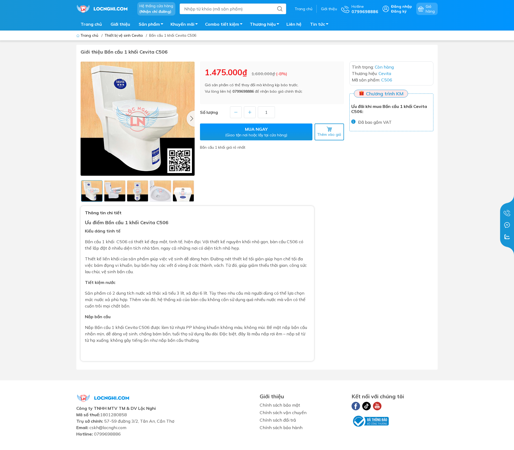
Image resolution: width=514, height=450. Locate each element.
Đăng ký (399, 11)
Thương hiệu (263, 24)
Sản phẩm (149, 24)
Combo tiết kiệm (222, 24)
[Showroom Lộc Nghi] (104, 8)
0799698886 (243, 91)
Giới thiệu (329, 8)
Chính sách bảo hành (281, 427)
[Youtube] (377, 406)
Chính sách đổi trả (278, 420)
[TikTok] (366, 406)
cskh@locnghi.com (107, 427)
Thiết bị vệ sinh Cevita (124, 35)
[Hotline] (507, 213)
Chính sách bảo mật (280, 405)
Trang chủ (303, 8)
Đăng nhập (401, 6)
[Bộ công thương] (370, 420)
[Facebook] (356, 406)
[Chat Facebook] (507, 225)
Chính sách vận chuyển (283, 412)
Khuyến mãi (182, 24)
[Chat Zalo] (507, 237)
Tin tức (317, 24)
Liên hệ (293, 24)
